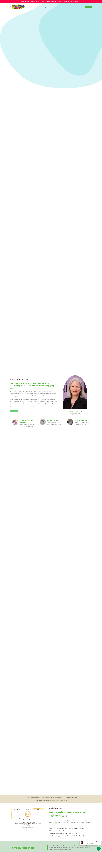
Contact (49, 7)
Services (33, 7)
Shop (45, 7)
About (28, 7)
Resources (39, 7)
